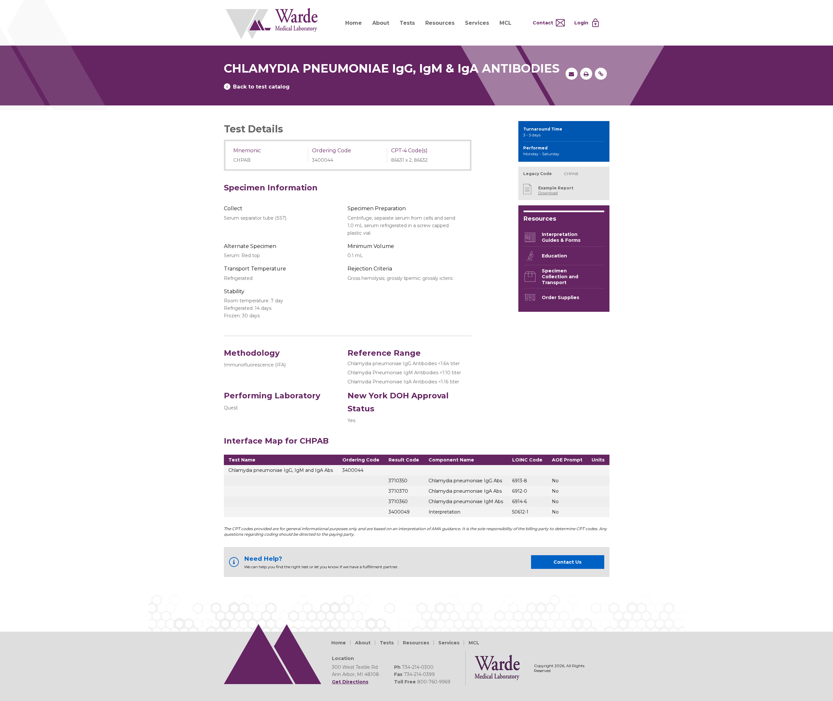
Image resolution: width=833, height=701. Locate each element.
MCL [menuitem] (505, 23)
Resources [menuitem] (440, 23)
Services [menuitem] (477, 23)
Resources (416, 643)
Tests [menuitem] (407, 23)
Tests (387, 643)
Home (338, 643)
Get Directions (350, 682)
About (363, 643)
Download (548, 192)
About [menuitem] (380, 23)
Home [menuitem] (353, 23)
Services (448, 643)
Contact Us (567, 562)
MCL (474, 643)
